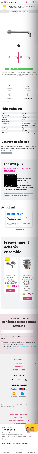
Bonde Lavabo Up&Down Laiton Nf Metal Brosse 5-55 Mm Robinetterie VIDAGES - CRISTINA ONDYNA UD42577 (27, 283)
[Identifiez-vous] (29, 2)
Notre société (19, 370)
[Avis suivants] (34, 219)
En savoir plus (20, 11)
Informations (19, 360)
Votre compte (19, 363)
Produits (19, 366)
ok (35, 332)
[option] (13, 57)
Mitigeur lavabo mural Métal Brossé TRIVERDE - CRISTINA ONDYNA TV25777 (11, 279)
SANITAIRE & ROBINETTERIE (19, 420)
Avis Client (26, 11)
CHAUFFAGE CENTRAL (19, 423)
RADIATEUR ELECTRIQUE (19, 415)
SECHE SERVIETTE (19, 418)
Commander (11, 290)
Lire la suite (19, 76)
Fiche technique (12, 11)
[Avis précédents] (4, 219)
